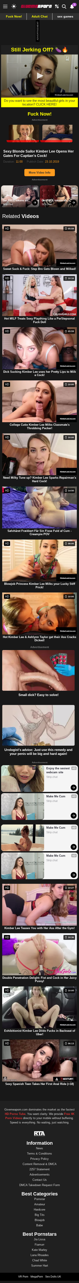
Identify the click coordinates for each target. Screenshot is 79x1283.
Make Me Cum (55, 796)
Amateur (39, 1204)
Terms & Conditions (39, 1153)
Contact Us (39, 1179)
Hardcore (39, 1209)
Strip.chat (8, 204)
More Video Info (39, 172)
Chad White (39, 1260)
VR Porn (23, 1276)
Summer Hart (39, 1265)
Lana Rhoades (40, 1255)
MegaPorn (37, 1276)
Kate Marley (39, 1249)
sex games (65, 16)
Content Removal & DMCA (40, 1164)
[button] (39, 76)
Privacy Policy (39, 1158)
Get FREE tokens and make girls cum (16, 200)
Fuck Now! (14, 16)
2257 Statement (39, 1169)
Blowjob (40, 1220)
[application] (39, 76)
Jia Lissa (39, 1239)
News (39, 1148)
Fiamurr (39, 1244)
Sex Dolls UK (53, 1276)
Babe (39, 1225)
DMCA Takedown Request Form (39, 1185)
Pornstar (39, 1199)
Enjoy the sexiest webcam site (58, 770)
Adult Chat (40, 16)
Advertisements (40, 1174)
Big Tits (40, 1214)
